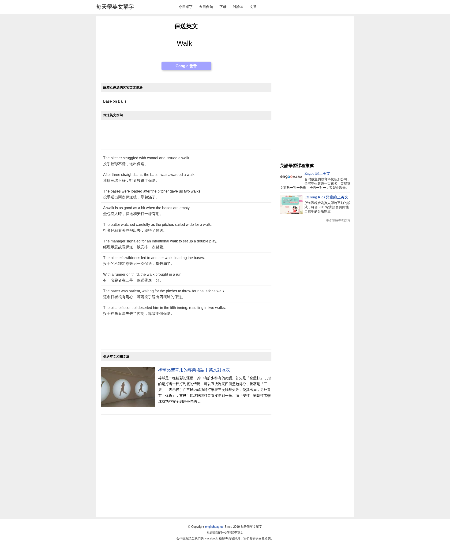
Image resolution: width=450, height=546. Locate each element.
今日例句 (206, 7)
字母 (222, 7)
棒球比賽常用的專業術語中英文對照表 (194, 370)
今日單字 (186, 7)
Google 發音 (186, 66)
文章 (253, 7)
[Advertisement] (186, 137)
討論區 (238, 7)
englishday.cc (214, 526)
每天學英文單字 (115, 7)
